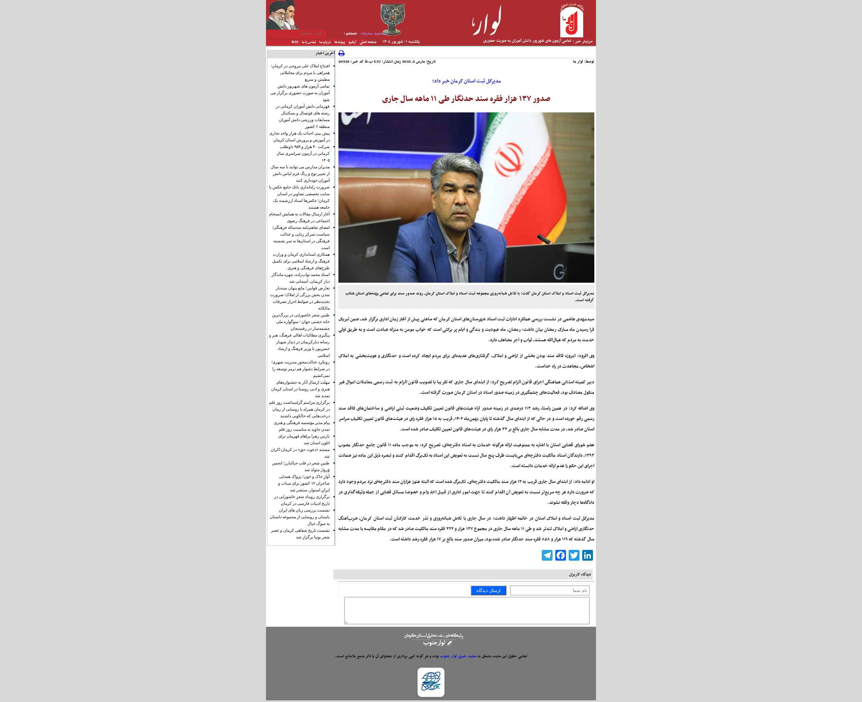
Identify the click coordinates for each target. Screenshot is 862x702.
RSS (295, 42)
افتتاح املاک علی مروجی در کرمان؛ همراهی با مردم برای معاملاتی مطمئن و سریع (300, 73)
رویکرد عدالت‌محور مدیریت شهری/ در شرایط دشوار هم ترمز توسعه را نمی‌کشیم (300, 369)
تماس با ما (309, 42)
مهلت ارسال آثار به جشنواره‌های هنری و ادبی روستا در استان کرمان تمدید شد (300, 389)
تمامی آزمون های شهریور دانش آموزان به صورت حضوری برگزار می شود (300, 93)
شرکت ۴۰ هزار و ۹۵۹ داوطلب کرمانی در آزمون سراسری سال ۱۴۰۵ (303, 153)
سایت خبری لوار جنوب (458, 656)
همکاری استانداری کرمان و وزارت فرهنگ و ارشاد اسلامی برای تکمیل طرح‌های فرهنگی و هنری (301, 261)
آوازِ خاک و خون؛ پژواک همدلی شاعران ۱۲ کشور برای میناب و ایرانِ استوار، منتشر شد (304, 483)
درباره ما (325, 42)
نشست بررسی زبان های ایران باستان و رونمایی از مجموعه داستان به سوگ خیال (300, 517)
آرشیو (352, 42)
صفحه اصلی (368, 42)
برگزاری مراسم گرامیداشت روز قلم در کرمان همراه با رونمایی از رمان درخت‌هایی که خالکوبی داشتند (299, 409)
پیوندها (339, 42)
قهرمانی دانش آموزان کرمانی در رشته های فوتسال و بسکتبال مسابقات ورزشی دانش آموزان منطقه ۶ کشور (523, 44)
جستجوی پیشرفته (374, 33)
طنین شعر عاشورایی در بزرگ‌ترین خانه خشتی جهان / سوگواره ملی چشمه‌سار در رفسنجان (301, 322)
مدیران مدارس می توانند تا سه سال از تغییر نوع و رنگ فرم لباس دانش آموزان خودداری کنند (300, 174)
